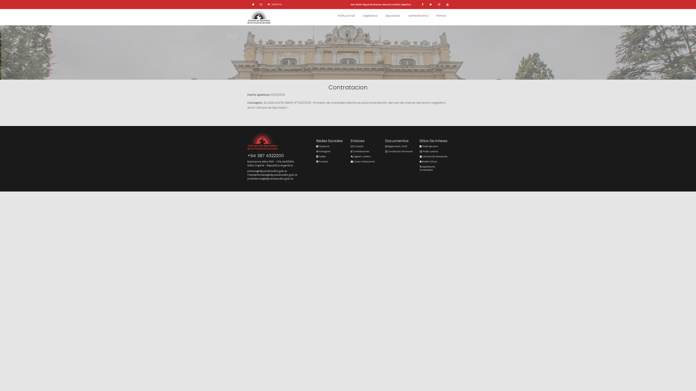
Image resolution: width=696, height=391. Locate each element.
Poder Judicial (430, 151)
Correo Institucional (364, 161)
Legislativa (370, 16)
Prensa (441, 16)
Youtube (323, 161)
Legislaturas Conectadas (427, 168)
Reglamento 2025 (397, 146)
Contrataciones (360, 151)
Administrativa (418, 16)
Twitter (322, 156)
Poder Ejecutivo (429, 146)
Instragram (324, 151)
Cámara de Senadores (435, 156)
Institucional (346, 16)
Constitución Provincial (400, 151)
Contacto (358, 146)
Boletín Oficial (429, 161)
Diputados (392, 16)
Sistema (276, 4)
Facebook (323, 146)
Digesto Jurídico (362, 156)
